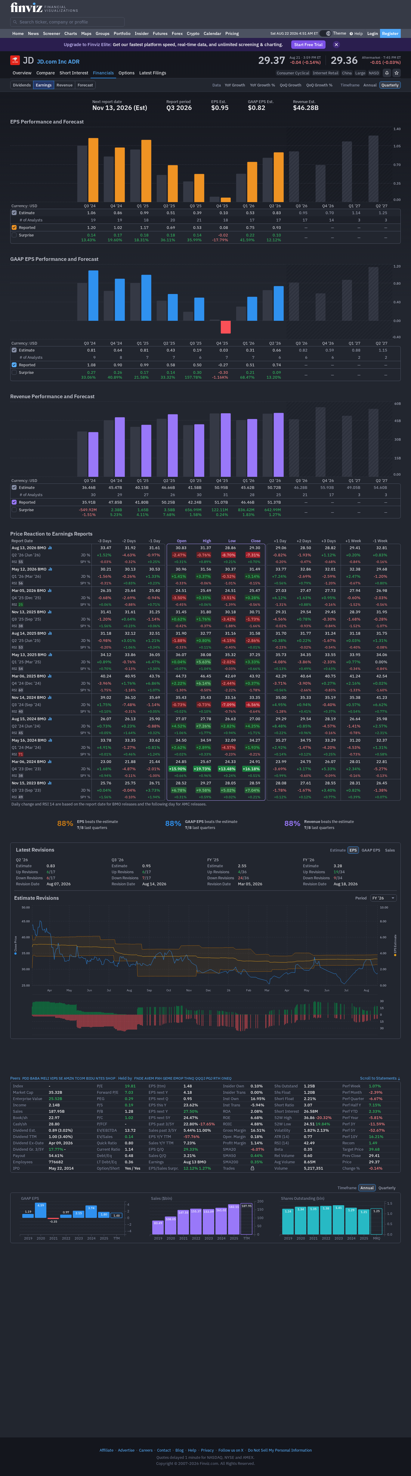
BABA (35, 1078)
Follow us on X (230, 1450)
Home (18, 33)
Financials (103, 73)
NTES (100, 1078)
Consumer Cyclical (293, 72)
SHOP (110, 1078)
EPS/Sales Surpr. (164, 1168)
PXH (158, 1078)
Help (358, 33)
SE (61, 1078)
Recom (348, 1142)
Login (372, 33)
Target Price (352, 1149)
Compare (45, 73)
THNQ (189, 1078)
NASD (374, 72)
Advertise (126, 1450)
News (33, 33)
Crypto (193, 33)
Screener (51, 33)
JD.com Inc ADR (58, 61)
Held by (125, 1078)
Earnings (156, 1161)
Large (360, 72)
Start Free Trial (308, 44)
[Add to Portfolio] (396, 73)
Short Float (284, 1098)
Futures (160, 33)
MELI (45, 1078)
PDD (25, 1078)
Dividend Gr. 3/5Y (28, 1149)
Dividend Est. (24, 1130)
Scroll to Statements (378, 1078)
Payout (19, 1155)
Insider (142, 33)
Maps (86, 33)
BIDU (90, 1078)
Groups (103, 33)
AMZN (69, 1078)
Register (390, 33)
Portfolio (122, 33)
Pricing (232, 33)
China (347, 72)
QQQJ (200, 1078)
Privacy (207, 1450)
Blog (179, 1450)
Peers (15, 1078)
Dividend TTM (25, 1136)
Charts (70, 33)
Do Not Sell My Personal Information (280, 1450)
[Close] (336, 44)
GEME (167, 1078)
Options (126, 73)
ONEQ (226, 1078)
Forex (177, 33)
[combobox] (67, 22)
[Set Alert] (387, 73)
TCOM (80, 1078)
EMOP (178, 1078)
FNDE (139, 1078)
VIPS (54, 1078)
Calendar (212, 33)
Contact (164, 1450)
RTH (217, 1078)
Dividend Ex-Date (28, 1142)
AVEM (149, 1078)
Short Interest (74, 73)
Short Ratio (284, 1104)
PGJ (209, 1078)
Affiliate (106, 1450)
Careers (146, 1450)
